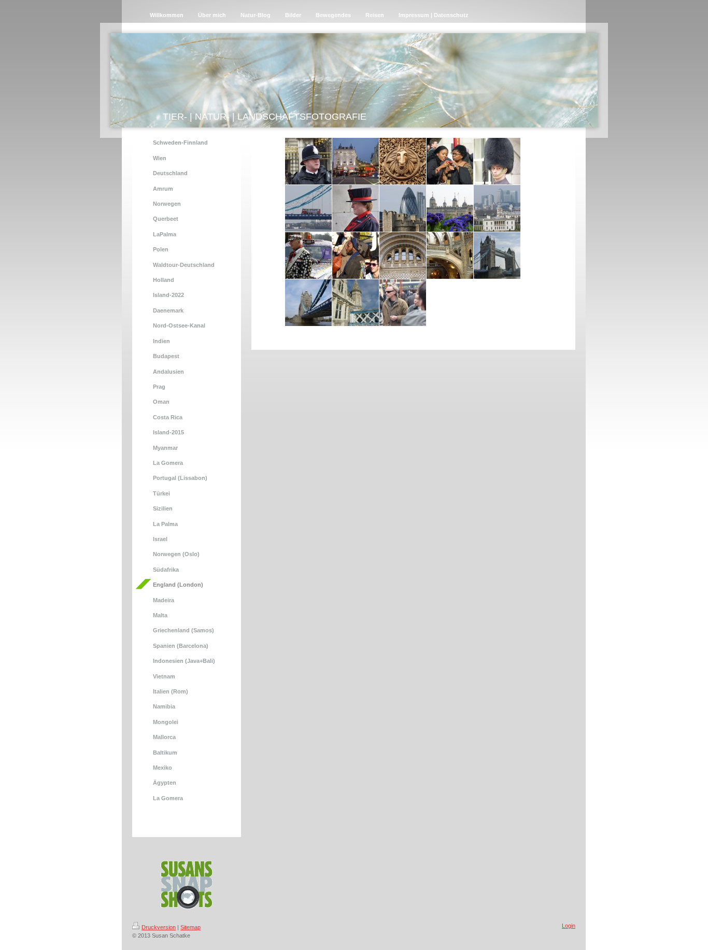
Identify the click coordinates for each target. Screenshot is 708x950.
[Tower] (450, 208)
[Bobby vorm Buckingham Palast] (308, 161)
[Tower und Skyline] (402, 208)
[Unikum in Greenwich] (308, 255)
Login (568, 926)
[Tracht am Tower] (355, 208)
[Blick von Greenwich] (497, 208)
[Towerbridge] (308, 208)
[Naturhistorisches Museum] (402, 255)
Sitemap (190, 927)
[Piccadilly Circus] (355, 161)
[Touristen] (450, 161)
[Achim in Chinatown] (402, 302)
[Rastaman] (355, 255)
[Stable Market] (402, 161)
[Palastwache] (497, 161)
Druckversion (158, 927)
